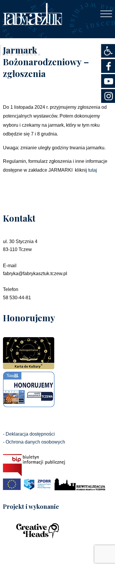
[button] (108, 51)
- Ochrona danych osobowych (34, 441)
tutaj (92, 170)
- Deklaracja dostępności (29, 433)
